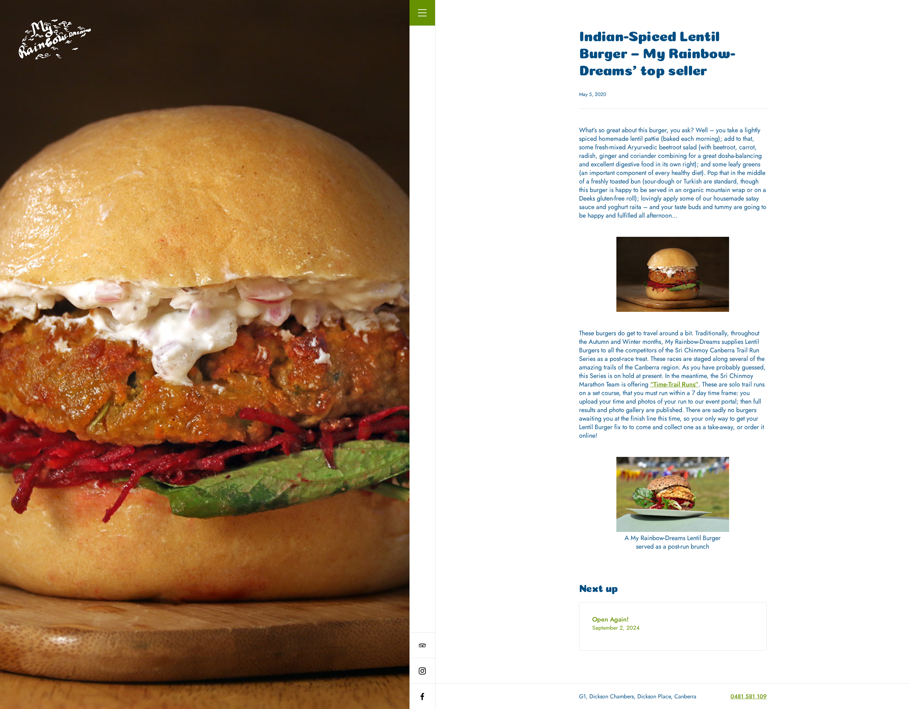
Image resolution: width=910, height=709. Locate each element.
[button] (422, 13)
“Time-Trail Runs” (674, 384)
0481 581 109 (748, 696)
